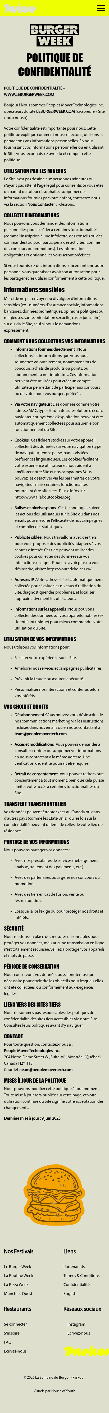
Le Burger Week (17, 1267)
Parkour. (78, 1378)
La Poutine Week (18, 1276)
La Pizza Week (16, 1285)
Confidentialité (76, 1285)
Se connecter (15, 1324)
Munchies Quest (18, 1294)
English (69, 1294)
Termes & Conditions (81, 1276)
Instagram (76, 1324)
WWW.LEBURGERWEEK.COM (29, 95)
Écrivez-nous (15, 1351)
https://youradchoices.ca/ (69, 569)
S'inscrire (12, 1333)
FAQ (7, 1342)
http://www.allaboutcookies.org (43, 497)
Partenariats (74, 1267)
